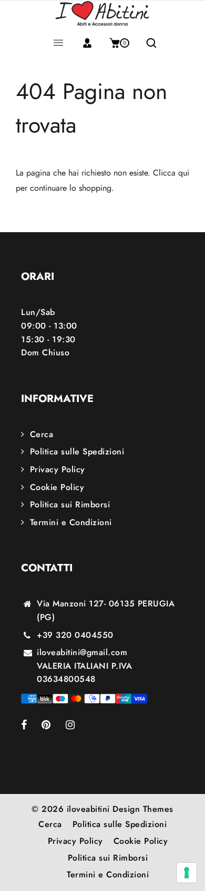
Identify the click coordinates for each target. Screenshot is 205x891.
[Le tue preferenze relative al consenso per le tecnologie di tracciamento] (187, 873)
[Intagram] (77, 726)
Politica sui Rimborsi (70, 504)
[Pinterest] (54, 726)
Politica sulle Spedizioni (77, 452)
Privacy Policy (57, 469)
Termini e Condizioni (71, 522)
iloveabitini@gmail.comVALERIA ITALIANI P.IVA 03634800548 (84, 665)
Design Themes (142, 809)
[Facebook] (31, 726)
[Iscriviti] (87, 43)
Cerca (41, 434)
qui (183, 173)
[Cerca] (147, 43)
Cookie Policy (57, 487)
